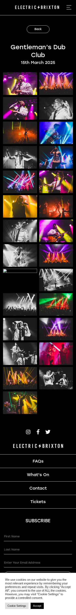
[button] (28, 431)
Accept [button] (37, 605)
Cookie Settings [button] (16, 605)
